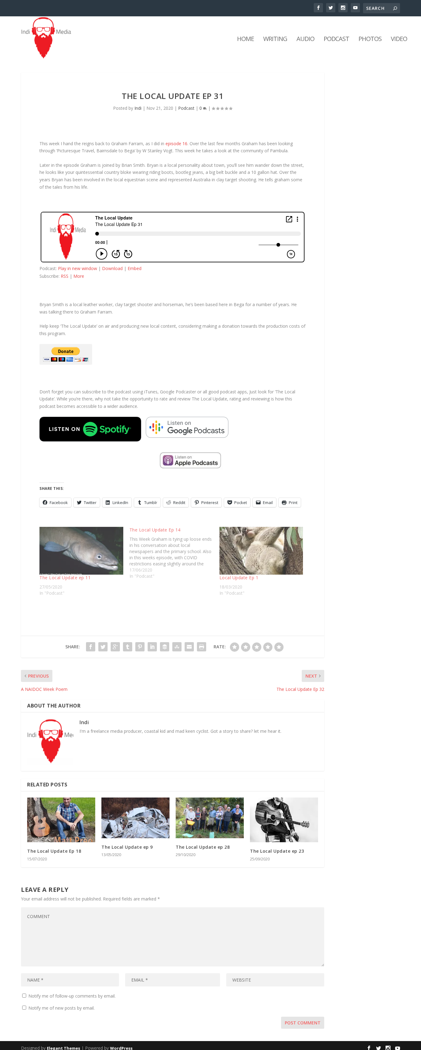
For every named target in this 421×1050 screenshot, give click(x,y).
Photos (370, 39)
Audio (305, 39)
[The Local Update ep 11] (81, 551)
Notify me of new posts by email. (61, 1008)
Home (245, 39)
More (78, 276)
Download (112, 268)
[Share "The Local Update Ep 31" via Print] (201, 647)
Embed (134, 268)
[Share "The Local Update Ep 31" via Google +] (115, 647)
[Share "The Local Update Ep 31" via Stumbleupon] (177, 647)
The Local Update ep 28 (203, 847)
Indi (137, 108)
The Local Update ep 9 (127, 847)
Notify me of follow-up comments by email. (72, 996)
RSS (64, 276)
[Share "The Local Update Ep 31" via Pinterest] (140, 647)
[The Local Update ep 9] (135, 818)
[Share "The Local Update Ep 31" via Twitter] (103, 647)
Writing (275, 39)
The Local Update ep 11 (65, 577)
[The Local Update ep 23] (284, 820)
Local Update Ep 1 (239, 577)
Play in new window (77, 268)
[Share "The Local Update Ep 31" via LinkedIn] (152, 647)
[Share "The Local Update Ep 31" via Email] (189, 647)
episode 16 (176, 143)
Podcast (336, 39)
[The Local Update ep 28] (210, 818)
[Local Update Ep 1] (261, 551)
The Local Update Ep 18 (54, 851)
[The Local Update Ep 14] (174, 553)
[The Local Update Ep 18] (61, 820)
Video (399, 39)
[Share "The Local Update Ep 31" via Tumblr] (127, 647)
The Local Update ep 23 (277, 851)
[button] (90, 429)
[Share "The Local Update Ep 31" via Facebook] (90, 647)
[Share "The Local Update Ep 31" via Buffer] (164, 647)
